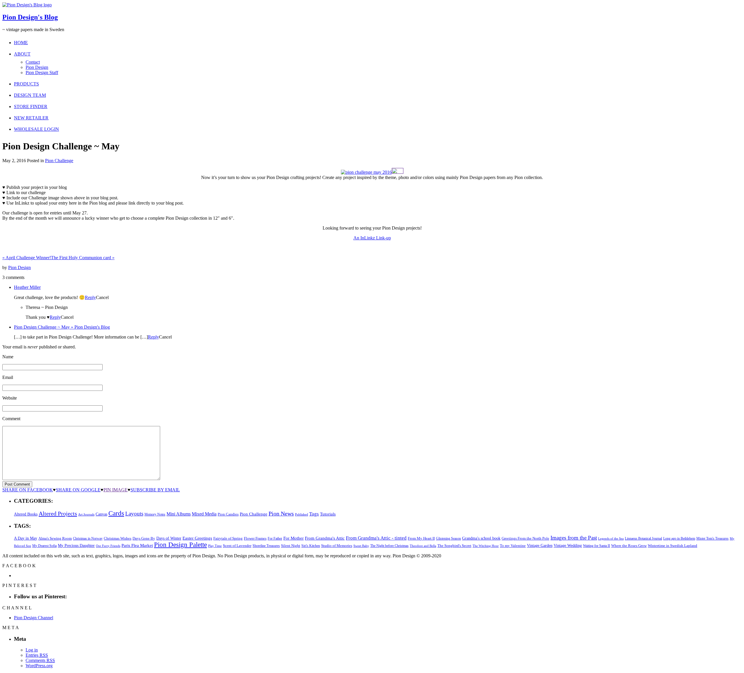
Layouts (134, 514)
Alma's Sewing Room (55, 538)
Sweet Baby (361, 545)
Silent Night (290, 545)
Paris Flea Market (137, 545)
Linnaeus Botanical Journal (643, 538)
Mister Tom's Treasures (712, 538)
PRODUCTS (26, 83)
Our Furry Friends (108, 545)
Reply (90, 297)
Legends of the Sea (611, 538)
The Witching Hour (486, 545)
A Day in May (25, 538)
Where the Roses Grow (629, 546)
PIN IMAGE (115, 489)
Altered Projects (58, 513)
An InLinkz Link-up (372, 237)
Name (7, 356)
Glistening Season (448, 538)
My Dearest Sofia (44, 546)
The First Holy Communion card (83, 257)
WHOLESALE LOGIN (36, 129)
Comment (11, 418)
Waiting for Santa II (596, 546)
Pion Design (37, 67)
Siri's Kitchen (310, 546)
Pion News (281, 513)
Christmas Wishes (117, 538)
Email (7, 377)
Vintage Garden (539, 545)
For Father (275, 538)
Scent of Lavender (237, 545)
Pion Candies (228, 514)
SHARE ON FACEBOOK (27, 489)
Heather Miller (27, 287)
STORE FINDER (30, 106)
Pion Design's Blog (30, 17)
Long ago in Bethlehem (679, 538)
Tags (314, 514)
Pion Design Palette (180, 544)
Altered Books (25, 514)
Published (301, 514)
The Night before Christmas (389, 546)
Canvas (101, 514)
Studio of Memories (336, 545)
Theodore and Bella (423, 545)
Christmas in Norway (88, 538)
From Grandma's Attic (325, 538)
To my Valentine (513, 546)
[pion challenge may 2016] (366, 172)
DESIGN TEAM (30, 95)
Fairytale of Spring (228, 538)
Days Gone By (144, 538)
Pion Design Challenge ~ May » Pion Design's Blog (62, 327)
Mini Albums (179, 514)
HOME (21, 42)
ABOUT (22, 53)
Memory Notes (154, 514)
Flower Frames (255, 538)
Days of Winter (168, 538)
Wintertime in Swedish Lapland (672, 545)
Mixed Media (204, 513)
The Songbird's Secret (454, 545)
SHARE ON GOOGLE (78, 489)
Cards (116, 513)
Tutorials (328, 514)
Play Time (215, 545)
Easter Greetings (197, 538)
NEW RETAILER (31, 117)
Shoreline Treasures (266, 546)
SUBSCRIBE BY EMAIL (155, 489)
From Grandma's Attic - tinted (376, 538)
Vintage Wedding (568, 545)
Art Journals (86, 514)
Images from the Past (573, 538)
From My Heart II (421, 538)
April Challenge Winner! (26, 257)
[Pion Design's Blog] (27, 4)
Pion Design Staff (42, 72)
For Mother (293, 538)
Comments (40, 660)
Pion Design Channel (33, 617)
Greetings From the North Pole (525, 538)
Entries (37, 655)
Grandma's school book (481, 538)
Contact (33, 62)
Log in (32, 649)
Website (9, 397)
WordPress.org (39, 665)
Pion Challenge (59, 160)
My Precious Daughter (76, 545)
